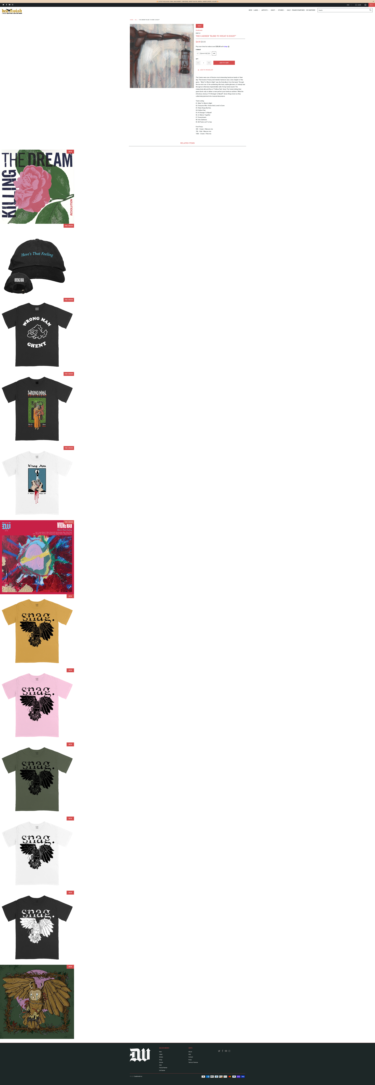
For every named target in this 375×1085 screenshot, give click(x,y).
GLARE (215, 1)
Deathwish (199, 30)
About (190, 1051)
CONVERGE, (185, 1)
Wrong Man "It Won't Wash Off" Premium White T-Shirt (37, 483)
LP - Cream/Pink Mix (203, 53)
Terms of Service (193, 1062)
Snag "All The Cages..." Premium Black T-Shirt (37, 928)
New (250, 10)
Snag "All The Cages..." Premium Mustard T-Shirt (37, 631)
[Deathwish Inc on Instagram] (12, 5)
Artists (264, 10)
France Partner (298, 10)
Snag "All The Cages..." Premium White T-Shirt (37, 854)
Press (190, 1059)
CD (214, 53)
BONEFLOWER (207, 1)
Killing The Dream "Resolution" (37, 187)
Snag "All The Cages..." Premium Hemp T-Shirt (37, 779)
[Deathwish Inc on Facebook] (6, 5)
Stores (281, 10)
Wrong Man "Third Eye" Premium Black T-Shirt (37, 335)
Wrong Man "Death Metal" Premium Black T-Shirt (37, 409)
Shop (273, 10)
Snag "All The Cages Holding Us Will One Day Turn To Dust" (37, 1002)
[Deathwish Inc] (31, 11)
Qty (197, 59)
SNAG (171, 1)
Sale (289, 10)
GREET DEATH (193, 1)
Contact (190, 1057)
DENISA (200, 1)
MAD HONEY (177, 1)
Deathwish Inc (138, 1076)
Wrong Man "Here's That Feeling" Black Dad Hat (37, 261)
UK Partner (310, 10)
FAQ (189, 1054)
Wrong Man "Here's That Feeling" (37, 557)
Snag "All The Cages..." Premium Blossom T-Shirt (37, 705)
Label (256, 10)
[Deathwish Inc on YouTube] (9, 5)
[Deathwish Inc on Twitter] (3, 5)
